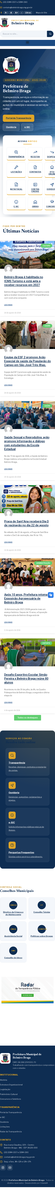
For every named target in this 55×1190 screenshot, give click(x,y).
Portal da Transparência (18, 118)
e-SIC (27, 127)
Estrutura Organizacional (11, 1084)
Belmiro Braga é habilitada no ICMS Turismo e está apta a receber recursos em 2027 (23, 281)
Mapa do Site (41, 13)
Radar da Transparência (11, 1131)
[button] (27, 42)
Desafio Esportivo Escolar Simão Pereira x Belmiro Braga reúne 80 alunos (26, 678)
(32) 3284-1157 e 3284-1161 (15, 2)
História (3, 1080)
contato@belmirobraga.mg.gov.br (17, 7)
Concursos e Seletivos (10, 1099)
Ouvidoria (11, 127)
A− (6, 13)
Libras (28, 13)
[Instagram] (3, 1167)
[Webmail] (10, 1167)
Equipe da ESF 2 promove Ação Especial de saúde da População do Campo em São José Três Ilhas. (27, 361)
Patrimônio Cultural (8, 1094)
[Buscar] (50, 34)
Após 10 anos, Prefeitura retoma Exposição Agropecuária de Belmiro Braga (26, 598)
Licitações (5, 1127)
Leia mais (8, 305)
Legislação (5, 1089)
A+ (16, 12)
